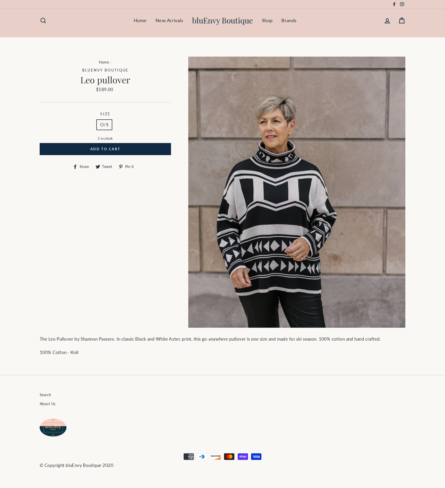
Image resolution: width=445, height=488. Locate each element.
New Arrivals (169, 20)
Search (45, 395)
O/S (104, 124)
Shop (267, 20)
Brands (289, 20)
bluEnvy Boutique (222, 20)
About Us (47, 404)
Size (105, 114)
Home (140, 20)
